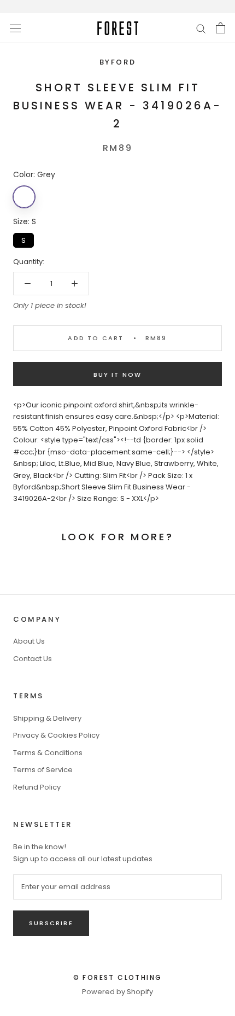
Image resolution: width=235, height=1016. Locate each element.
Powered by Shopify (117, 991)
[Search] (201, 28)
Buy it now (117, 374)
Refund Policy (37, 787)
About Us (29, 641)
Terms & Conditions (48, 753)
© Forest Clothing (117, 977)
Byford (117, 62)
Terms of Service (43, 769)
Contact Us (32, 658)
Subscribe (51, 923)
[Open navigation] (15, 28)
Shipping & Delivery (47, 718)
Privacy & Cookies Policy (56, 735)
